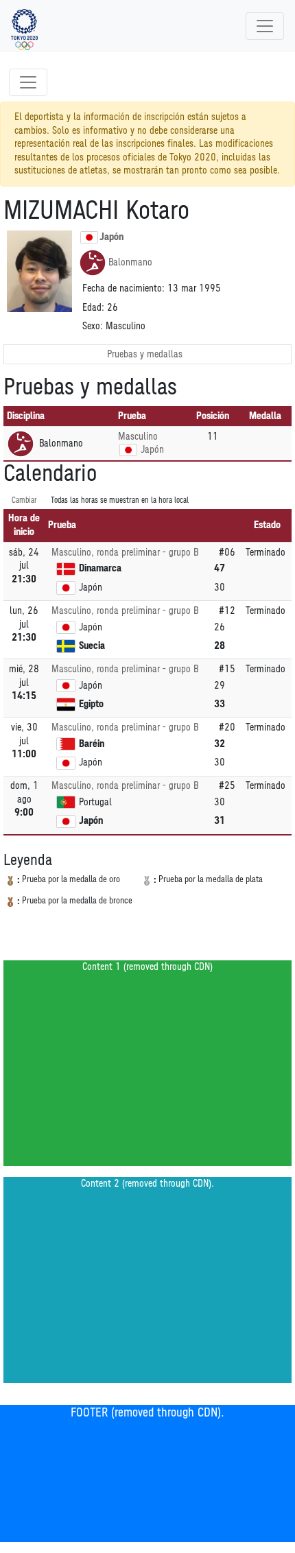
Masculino (138, 436)
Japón (111, 237)
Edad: (93, 307)
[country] (128, 450)
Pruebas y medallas (144, 354)
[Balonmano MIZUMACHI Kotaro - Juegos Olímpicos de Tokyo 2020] (24, 26)
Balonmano (130, 262)
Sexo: (92, 326)
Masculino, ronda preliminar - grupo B (124, 552)
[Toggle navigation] (265, 26)
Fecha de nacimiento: (123, 288)
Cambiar (24, 500)
